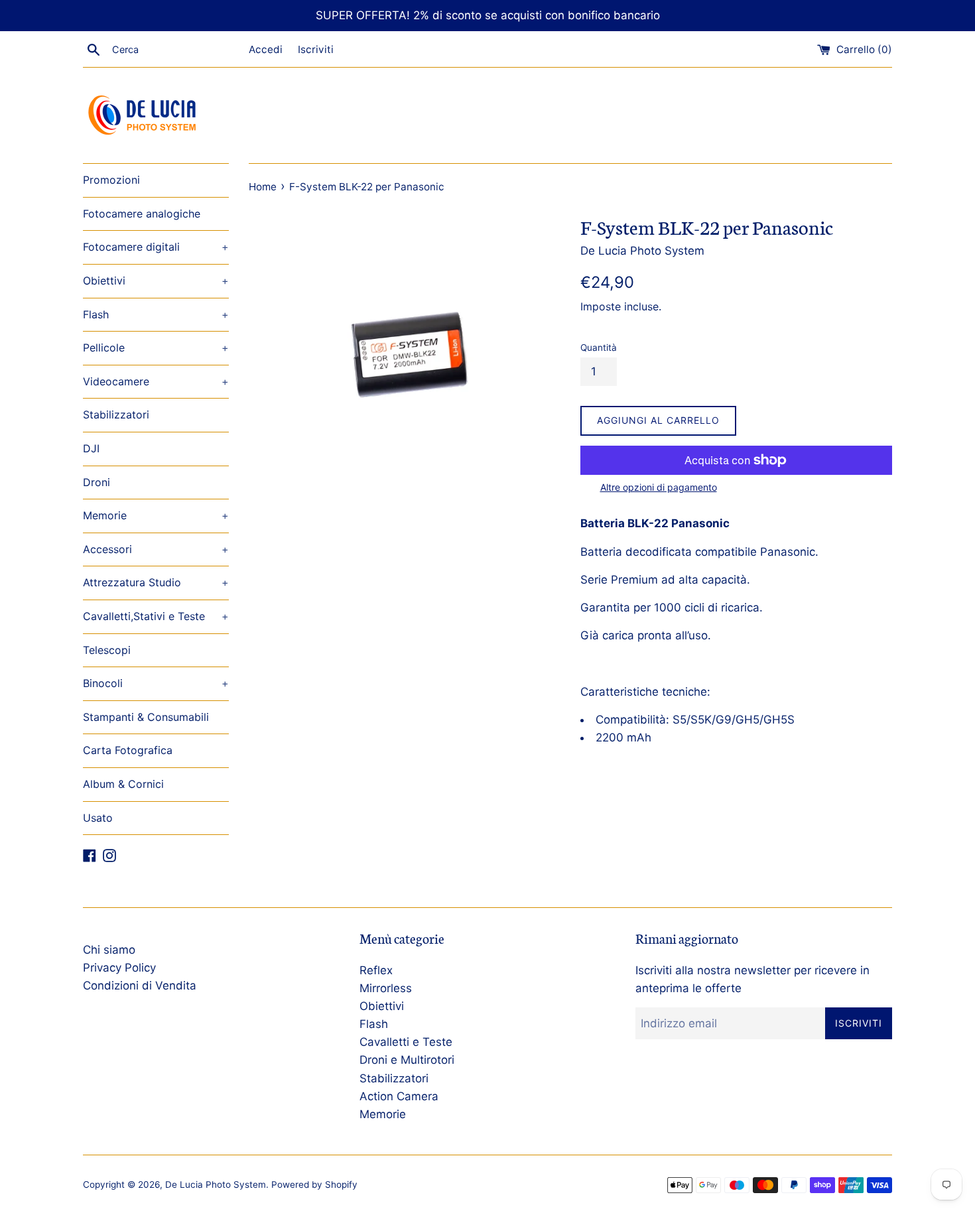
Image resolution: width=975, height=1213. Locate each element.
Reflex (376, 970)
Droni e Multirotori (406, 1059)
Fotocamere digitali (156, 246)
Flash (156, 314)
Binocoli (156, 683)
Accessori (156, 549)
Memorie (156, 515)
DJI (91, 448)
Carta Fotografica (127, 750)
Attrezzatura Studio (156, 582)
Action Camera (398, 1096)
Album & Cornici (123, 784)
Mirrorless (385, 988)
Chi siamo (109, 949)
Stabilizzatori (116, 414)
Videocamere (156, 381)
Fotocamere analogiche (141, 213)
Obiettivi (156, 280)
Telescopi (107, 650)
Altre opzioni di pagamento (658, 487)
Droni (96, 482)
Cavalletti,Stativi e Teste (156, 616)
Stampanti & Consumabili (146, 717)
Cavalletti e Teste (405, 1042)
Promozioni (111, 179)
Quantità (598, 347)
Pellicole (156, 347)
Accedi (266, 49)
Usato (98, 817)
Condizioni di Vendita (139, 985)
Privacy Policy (119, 967)
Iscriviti (316, 49)
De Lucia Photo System (215, 1184)
